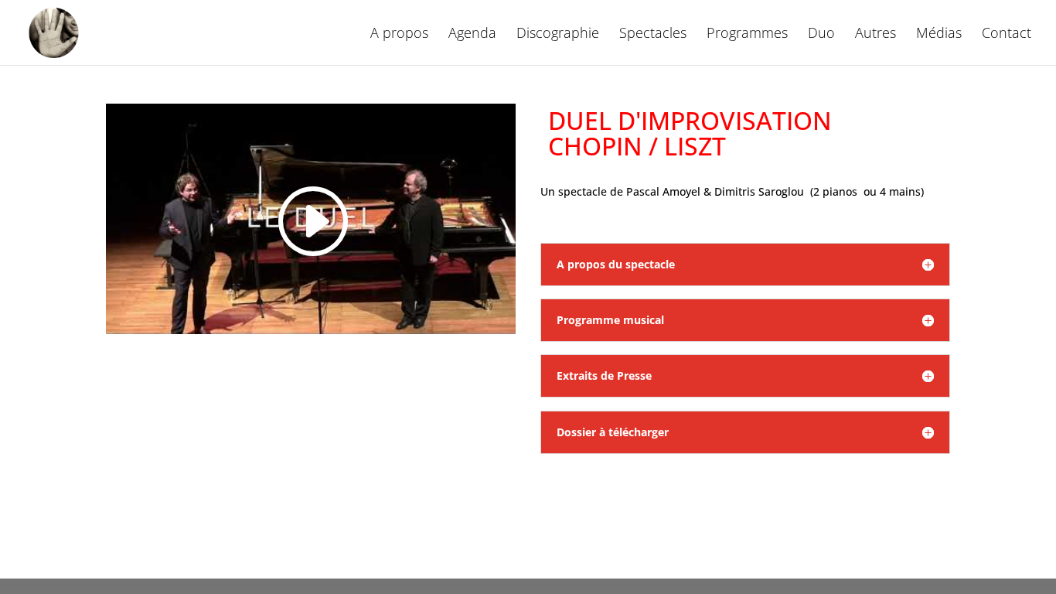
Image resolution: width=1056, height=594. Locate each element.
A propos (399, 34)
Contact (1006, 34)
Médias (939, 34)
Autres (875, 34)
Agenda (472, 34)
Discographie (557, 34)
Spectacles (652, 34)
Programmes (747, 34)
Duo (821, 34)
